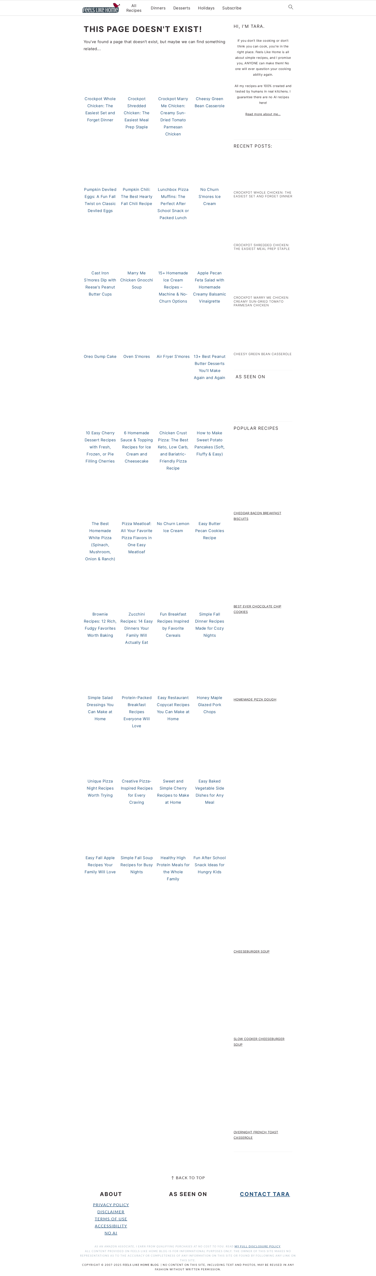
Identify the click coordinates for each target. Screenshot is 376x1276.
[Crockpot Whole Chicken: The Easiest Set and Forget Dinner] (251, 184)
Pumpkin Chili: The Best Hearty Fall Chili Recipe (136, 196)
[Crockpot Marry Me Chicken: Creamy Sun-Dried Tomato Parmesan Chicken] (251, 289)
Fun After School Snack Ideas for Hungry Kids (209, 864)
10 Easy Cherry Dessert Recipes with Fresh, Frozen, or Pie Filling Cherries (100, 447)
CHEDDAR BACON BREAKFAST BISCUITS (257, 516)
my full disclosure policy (258, 1246)
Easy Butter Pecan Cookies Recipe (209, 530)
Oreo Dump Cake (100, 356)
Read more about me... (262, 114)
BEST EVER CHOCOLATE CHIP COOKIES (257, 609)
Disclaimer (111, 1212)
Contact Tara (265, 1194)
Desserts (181, 8)
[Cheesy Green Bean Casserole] (251, 345)
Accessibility (111, 1226)
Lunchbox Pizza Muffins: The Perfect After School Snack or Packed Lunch (173, 203)
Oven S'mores (136, 356)
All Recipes (134, 8)
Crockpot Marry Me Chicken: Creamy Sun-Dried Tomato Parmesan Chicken (261, 301)
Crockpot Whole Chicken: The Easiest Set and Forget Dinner (263, 194)
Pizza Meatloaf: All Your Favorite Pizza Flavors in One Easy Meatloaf (137, 537)
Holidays (206, 8)
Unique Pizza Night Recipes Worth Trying (100, 788)
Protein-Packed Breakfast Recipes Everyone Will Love (137, 711)
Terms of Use (111, 1219)
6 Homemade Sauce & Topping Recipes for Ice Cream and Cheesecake (136, 447)
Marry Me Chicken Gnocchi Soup (136, 280)
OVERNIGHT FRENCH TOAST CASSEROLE (256, 1135)
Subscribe (231, 8)
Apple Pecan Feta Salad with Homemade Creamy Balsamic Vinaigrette (209, 287)
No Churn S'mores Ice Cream (210, 196)
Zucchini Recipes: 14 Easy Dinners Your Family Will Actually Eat (136, 628)
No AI (111, 1233)
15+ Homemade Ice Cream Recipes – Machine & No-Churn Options (173, 287)
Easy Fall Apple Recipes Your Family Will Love (100, 864)
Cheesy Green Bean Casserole (263, 354)
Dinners (158, 8)
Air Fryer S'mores (173, 356)
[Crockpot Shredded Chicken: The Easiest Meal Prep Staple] (251, 236)
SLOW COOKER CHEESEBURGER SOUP (259, 1042)
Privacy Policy (111, 1205)
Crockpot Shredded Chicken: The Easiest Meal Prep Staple (137, 112)
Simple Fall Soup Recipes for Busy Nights (136, 864)
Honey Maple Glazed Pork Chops (209, 704)
